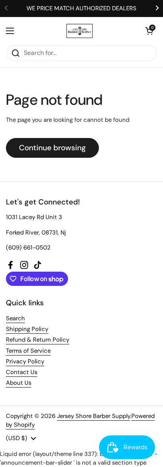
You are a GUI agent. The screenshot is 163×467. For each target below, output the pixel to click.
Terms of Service (28, 351)
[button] (149, 31)
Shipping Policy (27, 329)
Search (15, 318)
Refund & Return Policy (37, 340)
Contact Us (21, 372)
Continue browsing (52, 148)
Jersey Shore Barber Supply (93, 416)
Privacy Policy (25, 361)
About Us (18, 383)
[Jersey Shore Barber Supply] (79, 31)
